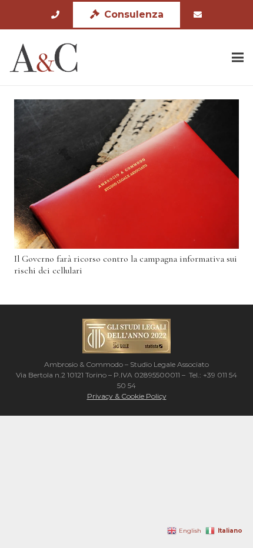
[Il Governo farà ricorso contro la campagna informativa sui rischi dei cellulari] (126, 174)
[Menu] (237, 57)
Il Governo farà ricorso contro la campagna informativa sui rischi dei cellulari (125, 264)
